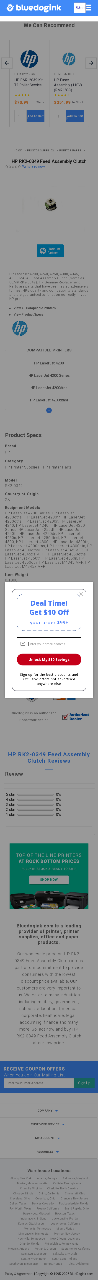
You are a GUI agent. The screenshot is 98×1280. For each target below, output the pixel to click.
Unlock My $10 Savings (49, 659)
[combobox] (80, 8)
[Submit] (78, 7)
